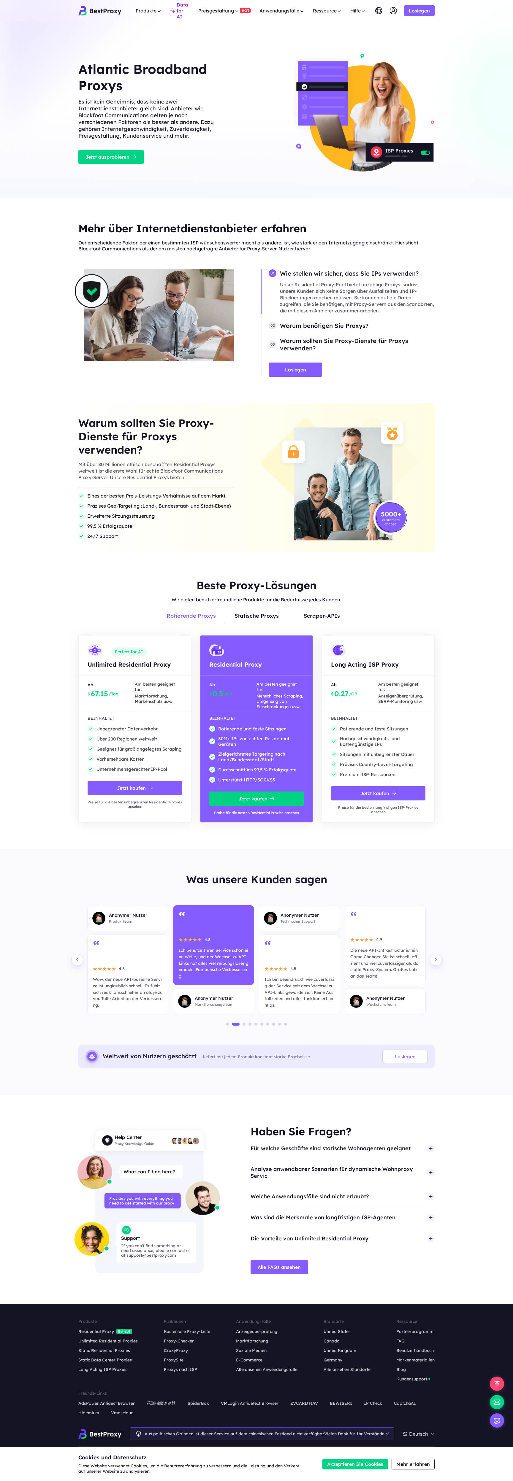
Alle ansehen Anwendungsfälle (266, 1369)
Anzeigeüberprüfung (256, 1331)
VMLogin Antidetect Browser (249, 1403)
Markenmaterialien (415, 1360)
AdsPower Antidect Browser (106, 1403)
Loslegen (405, 1056)
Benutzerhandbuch (415, 1350)
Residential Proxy (96, 1331)
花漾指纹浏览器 (161, 1403)
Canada (332, 1341)
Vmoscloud (122, 1412)
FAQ (400, 1341)
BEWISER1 (341, 1403)
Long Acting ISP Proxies (102, 1369)
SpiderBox (198, 1403)
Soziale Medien (251, 1350)
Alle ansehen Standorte (347, 1369)
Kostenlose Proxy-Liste (187, 1331)
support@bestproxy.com (151, 1255)
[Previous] (77, 960)
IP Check (373, 1403)
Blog (401, 1369)
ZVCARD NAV (304, 1403)
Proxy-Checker (179, 1341)
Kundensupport (411, 1379)
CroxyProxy (176, 1350)
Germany (333, 1360)
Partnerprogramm (414, 1331)
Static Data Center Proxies (105, 1360)
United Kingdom (340, 1350)
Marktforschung (252, 1341)
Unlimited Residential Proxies (108, 1341)
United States (337, 1331)
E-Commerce (249, 1360)
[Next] (436, 960)
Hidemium (88, 1412)
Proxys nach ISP (180, 1369)
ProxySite (173, 1360)
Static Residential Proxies (104, 1350)
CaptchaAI (405, 1403)
